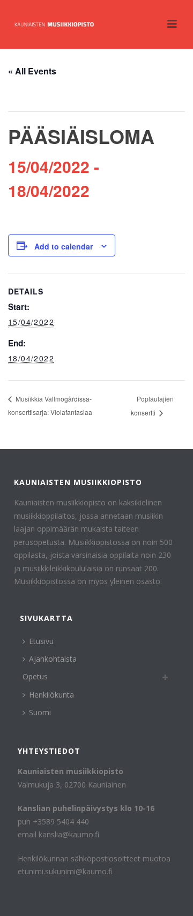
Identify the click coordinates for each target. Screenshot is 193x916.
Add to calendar (63, 246)
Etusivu (41, 641)
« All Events (32, 71)
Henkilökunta (51, 695)
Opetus (35, 676)
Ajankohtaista (53, 659)
